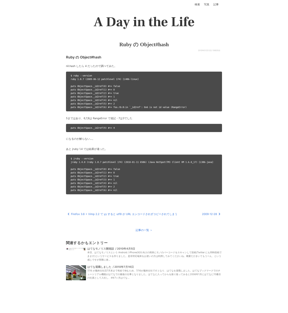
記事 (216, 4)
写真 (206, 4)
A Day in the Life (144, 22)
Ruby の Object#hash (144, 44)
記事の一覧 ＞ (144, 230)
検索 (197, 4)
